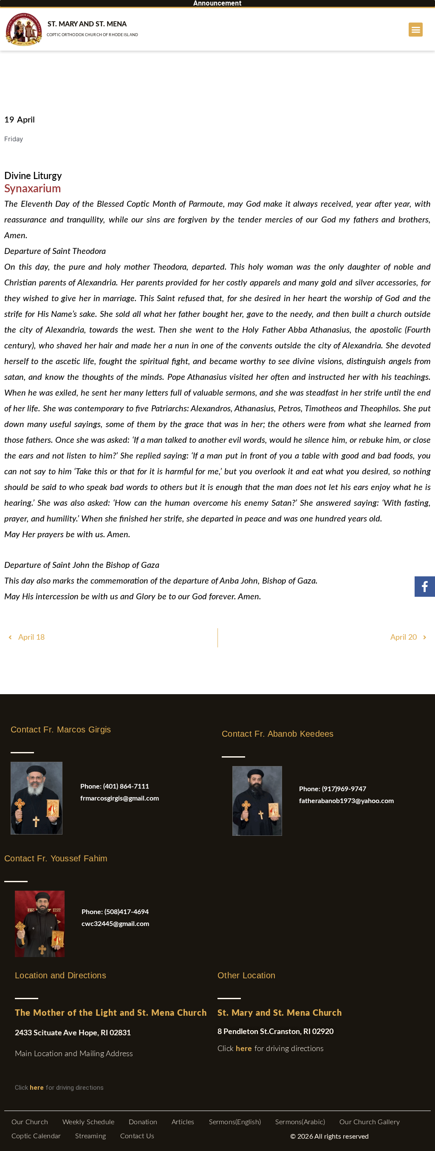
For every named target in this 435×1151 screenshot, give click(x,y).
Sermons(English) (235, 1122)
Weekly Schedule (88, 1122)
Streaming (90, 1136)
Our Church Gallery (369, 1122)
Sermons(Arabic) (300, 1122)
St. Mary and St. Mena (87, 24)
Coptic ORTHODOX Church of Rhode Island (92, 35)
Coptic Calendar (36, 1136)
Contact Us (137, 1136)
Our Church (29, 1122)
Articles (183, 1122)
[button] (416, 30)
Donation (143, 1122)
